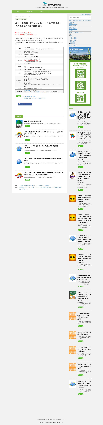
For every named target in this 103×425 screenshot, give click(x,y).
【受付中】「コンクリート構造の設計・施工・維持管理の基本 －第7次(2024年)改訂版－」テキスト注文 (84, 296)
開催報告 (72, 42)
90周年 (30, 98)
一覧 (71, 35)
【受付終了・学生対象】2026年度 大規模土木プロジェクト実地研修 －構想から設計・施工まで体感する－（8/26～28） (84, 218)
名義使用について (73, 22)
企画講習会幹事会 (42, 98)
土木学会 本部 (72, 45)
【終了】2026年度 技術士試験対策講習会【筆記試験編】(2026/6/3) (84, 277)
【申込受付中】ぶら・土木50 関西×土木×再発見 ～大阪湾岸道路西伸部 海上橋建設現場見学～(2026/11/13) (84, 155)
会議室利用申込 (73, 29)
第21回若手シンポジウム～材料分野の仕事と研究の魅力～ (84, 366)
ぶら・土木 (34, 98)
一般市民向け (73, 38)
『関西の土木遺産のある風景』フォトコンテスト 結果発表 (34, 185)
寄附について (72, 25)
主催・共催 (73, 37)
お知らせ (42, 11)
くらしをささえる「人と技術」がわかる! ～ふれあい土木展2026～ (84, 349)
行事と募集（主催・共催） (30, 96)
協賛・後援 (73, 40)
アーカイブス (54, 11)
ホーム (18, 11)
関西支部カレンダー (74, 27)
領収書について (73, 24)
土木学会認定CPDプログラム (38, 91)
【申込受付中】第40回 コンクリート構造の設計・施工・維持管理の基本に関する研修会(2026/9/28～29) (84, 116)
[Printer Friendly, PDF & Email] (19, 96)
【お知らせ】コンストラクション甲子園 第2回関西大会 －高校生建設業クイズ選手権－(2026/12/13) (84, 258)
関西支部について (30, 11)
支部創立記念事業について (76, 32)
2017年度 (26, 98)
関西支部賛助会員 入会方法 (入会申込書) (80, 20)
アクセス (71, 30)
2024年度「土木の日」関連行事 (32, 121)
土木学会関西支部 (54, 5)
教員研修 (72, 43)
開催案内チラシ (27, 90)
